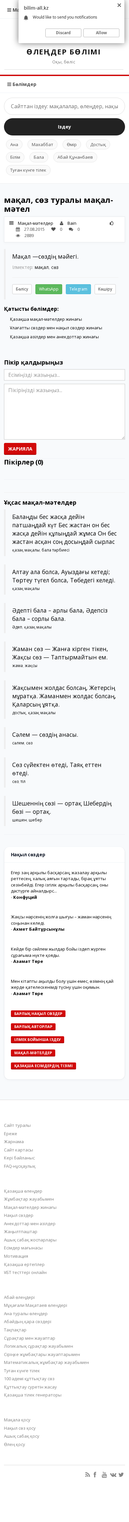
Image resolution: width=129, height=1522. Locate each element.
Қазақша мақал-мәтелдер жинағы (46, 319)
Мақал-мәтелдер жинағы (30, 1207)
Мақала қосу (17, 1420)
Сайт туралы (17, 1125)
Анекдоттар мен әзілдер (30, 1223)
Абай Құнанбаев (75, 157)
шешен (19, 820)
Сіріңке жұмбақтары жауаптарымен (42, 1354)
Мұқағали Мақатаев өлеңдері (35, 1305)
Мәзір (18, 10)
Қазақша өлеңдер (23, 1191)
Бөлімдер (23, 84)
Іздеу (64, 127)
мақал (42, 267)
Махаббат (42, 144)
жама (17, 665)
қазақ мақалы (26, 550)
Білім (15, 157)
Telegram (78, 289)
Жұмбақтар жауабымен (29, 1199)
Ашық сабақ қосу (21, 1436)
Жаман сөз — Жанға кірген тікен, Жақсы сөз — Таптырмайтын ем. (60, 653)
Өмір (72, 144)
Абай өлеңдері (19, 1297)
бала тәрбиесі (55, 550)
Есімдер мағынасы (23, 1248)
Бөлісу (22, 289)
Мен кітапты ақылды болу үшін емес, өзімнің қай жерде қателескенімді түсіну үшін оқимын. (62, 984)
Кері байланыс (19, 1158)
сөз (55, 267)
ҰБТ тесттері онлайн (25, 1272)
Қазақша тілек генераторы (33, 1395)
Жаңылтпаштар (20, 1231)
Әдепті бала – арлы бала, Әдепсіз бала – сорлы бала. (60, 614)
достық (19, 713)
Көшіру (105, 289)
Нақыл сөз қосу (20, 1428)
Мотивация (16, 1256)
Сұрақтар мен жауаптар (29, 1338)
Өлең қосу (14, 1444)
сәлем (18, 743)
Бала (39, 157)
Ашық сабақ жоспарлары (30, 1240)
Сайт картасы (18, 1150)
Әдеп (17, 627)
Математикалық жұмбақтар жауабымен (46, 1362)
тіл (23, 781)
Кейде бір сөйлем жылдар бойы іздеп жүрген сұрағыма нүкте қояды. (58, 952)
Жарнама (14, 1141)
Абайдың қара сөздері (27, 1321)
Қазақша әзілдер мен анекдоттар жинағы (54, 337)
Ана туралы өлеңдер (26, 1313)
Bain (71, 223)
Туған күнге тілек (28, 170)
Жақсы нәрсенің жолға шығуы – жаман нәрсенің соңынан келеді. (61, 920)
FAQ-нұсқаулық (19, 1166)
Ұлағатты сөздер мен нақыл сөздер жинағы (56, 328)
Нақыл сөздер (18, 1215)
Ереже (10, 1134)
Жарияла (20, 449)
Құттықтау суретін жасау (30, 1387)
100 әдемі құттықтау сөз (29, 1379)
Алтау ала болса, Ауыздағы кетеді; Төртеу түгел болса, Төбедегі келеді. (63, 576)
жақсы (31, 665)
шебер (35, 820)
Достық (98, 144)
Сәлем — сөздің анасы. (45, 734)
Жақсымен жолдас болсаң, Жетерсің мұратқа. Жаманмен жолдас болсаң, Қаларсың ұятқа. (64, 696)
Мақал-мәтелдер (35, 223)
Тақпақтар (15, 1330)
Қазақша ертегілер (24, 1264)
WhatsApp (49, 289)
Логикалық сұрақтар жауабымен (38, 1346)
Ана (14, 144)
